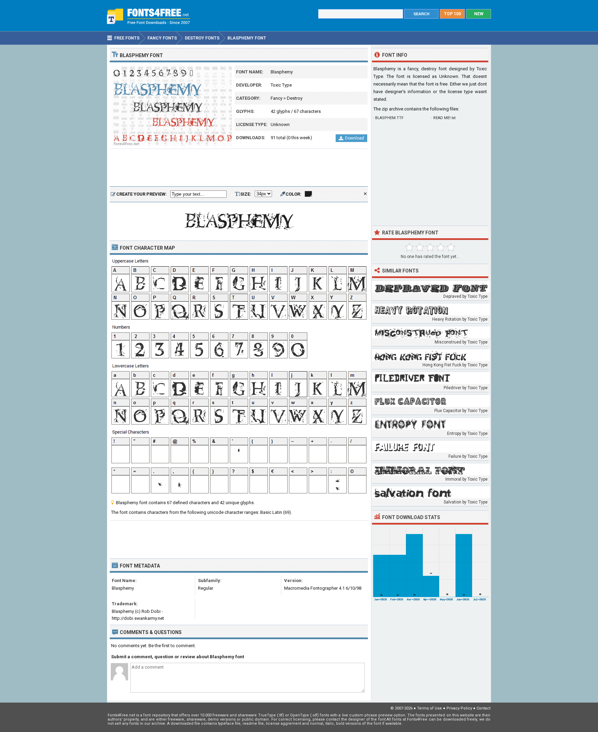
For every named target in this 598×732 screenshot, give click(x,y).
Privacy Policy (459, 708)
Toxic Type (281, 85)
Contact (483, 708)
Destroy (294, 98)
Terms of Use (429, 708)
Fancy (276, 98)
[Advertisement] (239, 168)
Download (354, 138)
